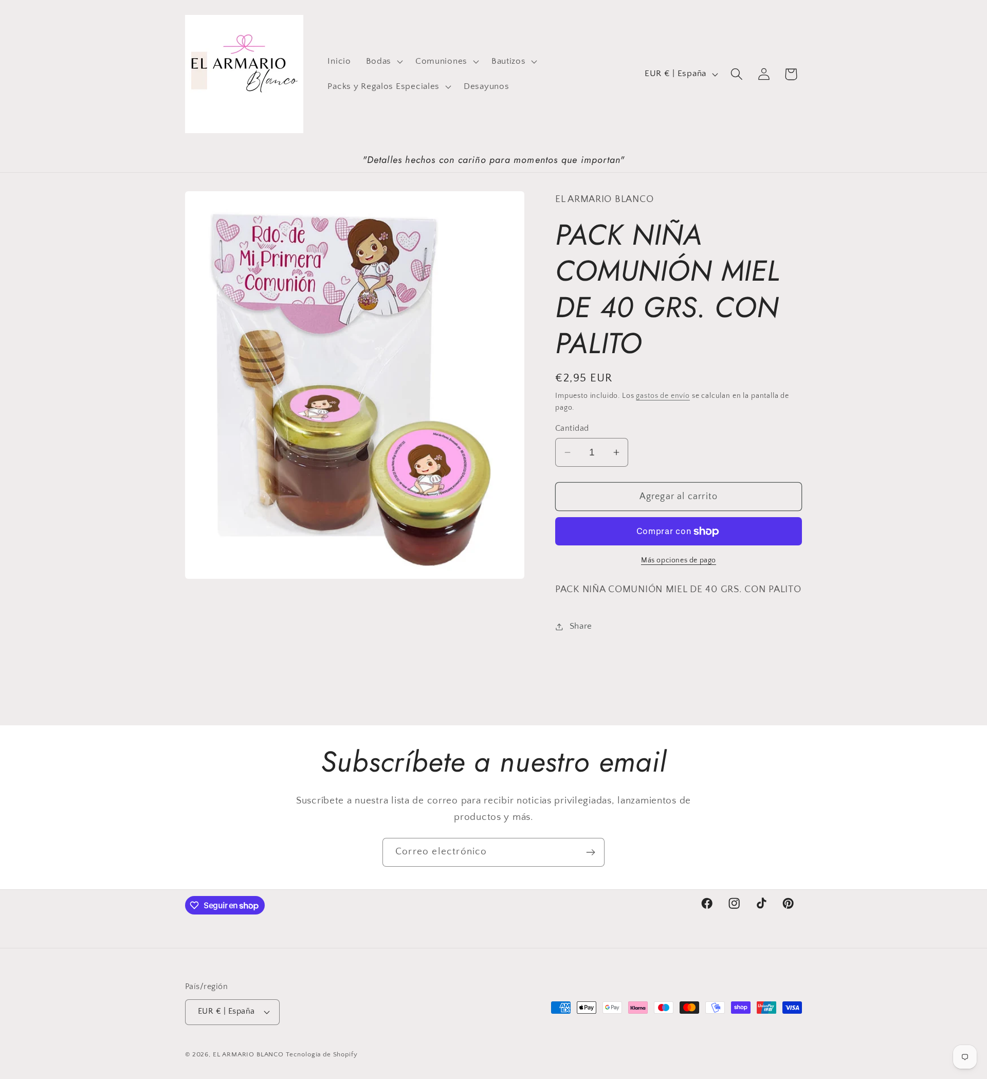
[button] (383, 61)
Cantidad (572, 428)
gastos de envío (663, 396)
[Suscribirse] (590, 852)
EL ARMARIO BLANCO (248, 1054)
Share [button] (581, 626)
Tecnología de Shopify (322, 1054)
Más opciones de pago (678, 560)
